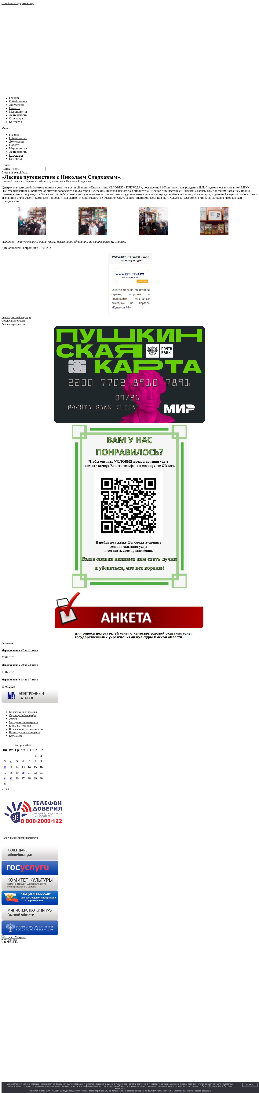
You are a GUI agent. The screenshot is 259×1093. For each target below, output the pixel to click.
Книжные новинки (20, 725)
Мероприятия (18, 111)
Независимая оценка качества (26, 729)
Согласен (250, 1085)
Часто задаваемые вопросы (24, 732)
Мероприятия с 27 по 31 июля (20, 650)
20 (23, 772)
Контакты (15, 121)
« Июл (5, 789)
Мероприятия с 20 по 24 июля (20, 665)
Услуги (13, 718)
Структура (16, 118)
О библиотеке (18, 101)
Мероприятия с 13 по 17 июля (20, 679)
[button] (129, 128)
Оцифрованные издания (23, 712)
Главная (14, 98)
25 (11, 778)
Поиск (6, 168)
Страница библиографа (22, 715)
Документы (16, 104)
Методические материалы (23, 722)
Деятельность (18, 115)
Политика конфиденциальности (20, 837)
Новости (14, 108)
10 (5, 767)
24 (5, 778)
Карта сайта (15, 735)
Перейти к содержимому (18, 3)
